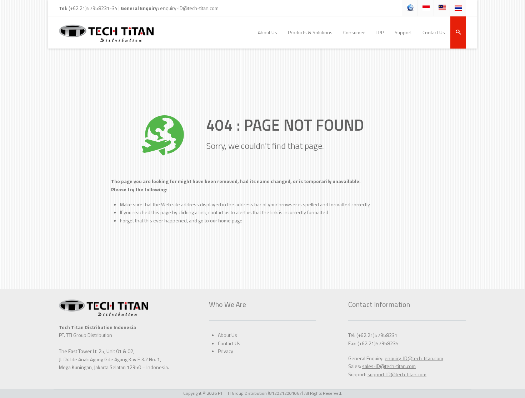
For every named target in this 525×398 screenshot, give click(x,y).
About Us (227, 335)
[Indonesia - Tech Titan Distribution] (106, 32)
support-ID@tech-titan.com (397, 374)
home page (230, 220)
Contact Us (229, 343)
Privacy (225, 351)
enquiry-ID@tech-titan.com (189, 8)
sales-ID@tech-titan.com (389, 366)
